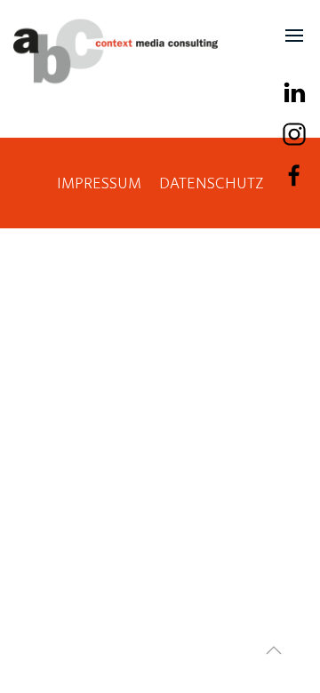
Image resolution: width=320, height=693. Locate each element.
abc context (115, 51)
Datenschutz (211, 183)
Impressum (99, 183)
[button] (294, 35)
